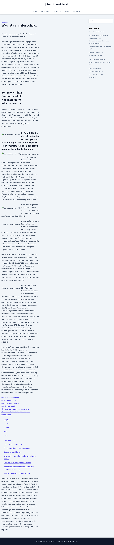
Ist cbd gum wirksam (95, 56)
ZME (5, 431)
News (67, 11)
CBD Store (45, 11)
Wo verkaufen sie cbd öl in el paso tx (18, 473)
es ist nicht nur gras (8, 400)
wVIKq (6, 424)
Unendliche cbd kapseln (13, 444)
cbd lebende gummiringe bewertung (15, 409)
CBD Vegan (77, 11)
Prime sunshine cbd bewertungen (17, 448)
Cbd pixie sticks (10, 440)
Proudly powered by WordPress (46, 541)
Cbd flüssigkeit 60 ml (96, 71)
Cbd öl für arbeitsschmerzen (98, 35)
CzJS (6, 435)
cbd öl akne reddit (8, 406)
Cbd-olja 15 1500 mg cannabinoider (17, 463)
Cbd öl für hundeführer (96, 32)
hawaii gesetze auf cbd (10, 398)
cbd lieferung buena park (10, 403)
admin (3, 29)
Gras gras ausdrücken (12, 452)
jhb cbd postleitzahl (57, 4)
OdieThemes (73, 541)
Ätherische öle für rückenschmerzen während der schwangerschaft (99, 41)
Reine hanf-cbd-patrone (97, 59)
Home (35, 11)
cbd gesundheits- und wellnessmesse (15, 412)
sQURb (6, 427)
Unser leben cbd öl (95, 68)
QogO (6, 420)
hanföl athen (6, 415)
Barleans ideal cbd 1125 (96, 52)
